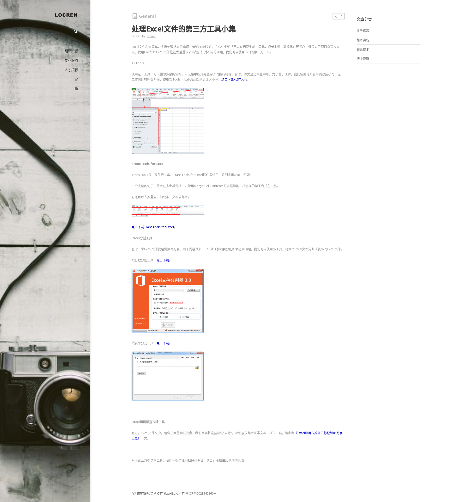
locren (151, 36)
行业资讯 (363, 58)
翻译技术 (363, 49)
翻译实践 (363, 40)
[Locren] (66, 16)
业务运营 (363, 30)
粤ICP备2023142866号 (201, 493)
